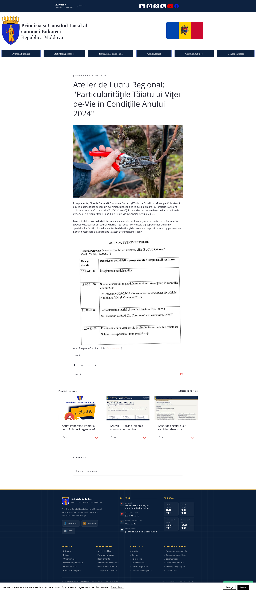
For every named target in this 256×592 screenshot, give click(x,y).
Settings (229, 587)
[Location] (156, 6)
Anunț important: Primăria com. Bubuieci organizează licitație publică (78, 427)
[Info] (149, 6)
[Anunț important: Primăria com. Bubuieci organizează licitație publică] (79, 408)
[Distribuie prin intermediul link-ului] (89, 365)
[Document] (142, 6)
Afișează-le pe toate (188, 390)
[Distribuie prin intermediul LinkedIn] (81, 365)
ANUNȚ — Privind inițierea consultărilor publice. (126, 427)
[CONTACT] (163, 6)
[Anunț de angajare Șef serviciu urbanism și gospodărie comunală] (176, 408)
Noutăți (77, 355)
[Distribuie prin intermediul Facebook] (74, 365)
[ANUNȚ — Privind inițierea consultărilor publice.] (128, 408)
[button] (21, 53)
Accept (243, 587)
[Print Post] (96, 365)
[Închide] (252, 587)
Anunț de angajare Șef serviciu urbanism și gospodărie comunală (171, 427)
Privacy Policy (117, 587)
